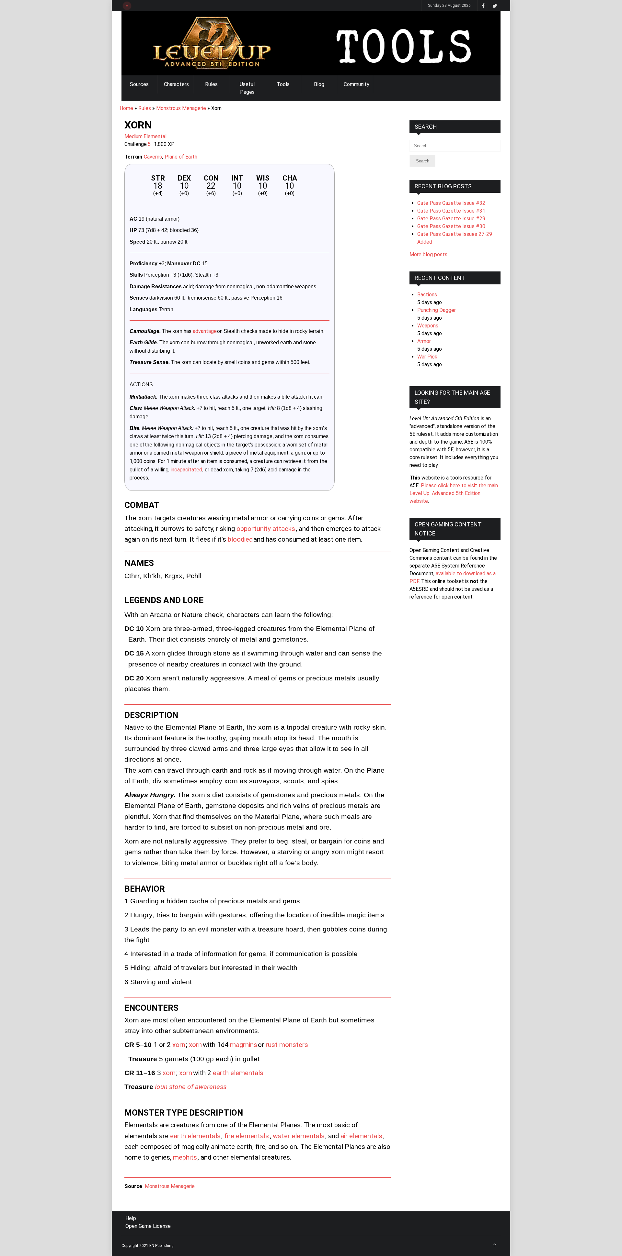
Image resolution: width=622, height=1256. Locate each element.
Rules (211, 84)
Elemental (155, 136)
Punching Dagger (436, 310)
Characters (176, 84)
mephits (185, 1157)
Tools (283, 84)
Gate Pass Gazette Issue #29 (451, 218)
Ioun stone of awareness (190, 1087)
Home (126, 108)
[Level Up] (311, 43)
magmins (243, 1045)
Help (130, 1218)
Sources (139, 84)
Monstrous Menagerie (181, 108)
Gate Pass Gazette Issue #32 (451, 203)
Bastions (427, 295)
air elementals (361, 1136)
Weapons (427, 326)
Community (356, 84)
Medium (133, 136)
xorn (178, 1045)
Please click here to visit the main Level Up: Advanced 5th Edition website (453, 493)
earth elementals (238, 1073)
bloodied (240, 539)
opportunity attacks (265, 529)
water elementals (299, 1136)
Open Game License (148, 1226)
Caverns (153, 157)
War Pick (427, 357)
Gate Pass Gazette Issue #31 (451, 211)
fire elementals (246, 1136)
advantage (205, 331)
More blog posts (428, 254)
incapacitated (186, 470)
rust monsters (287, 1045)
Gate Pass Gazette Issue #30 (451, 226)
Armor (424, 341)
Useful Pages (247, 88)
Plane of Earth (181, 157)
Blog (319, 84)
